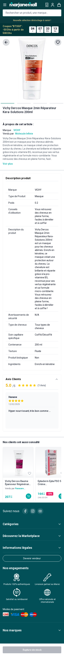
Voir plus (8, 163)
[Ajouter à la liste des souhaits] (57, 42)
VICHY (16, 130)
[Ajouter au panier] (28, 496)
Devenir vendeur (32, 558)
